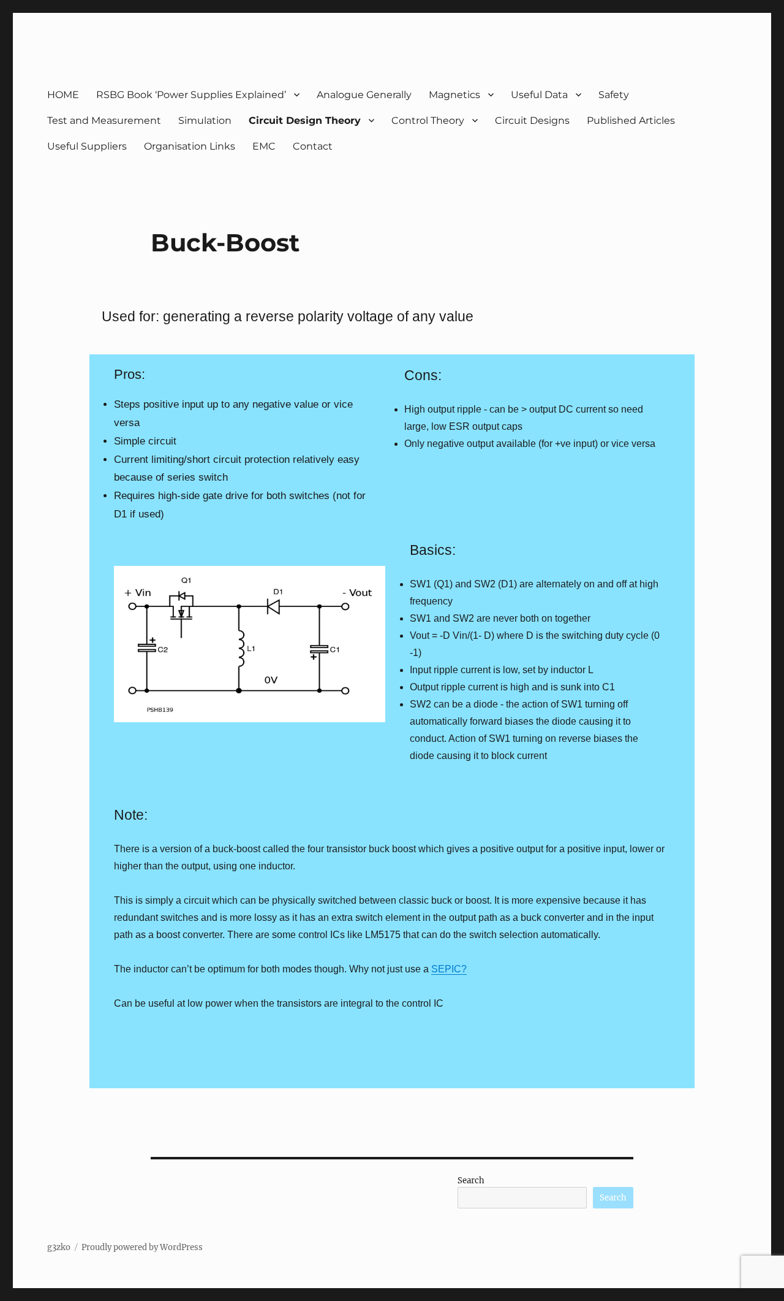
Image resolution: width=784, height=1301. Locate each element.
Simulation (205, 120)
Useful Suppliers (87, 146)
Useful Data (539, 95)
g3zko (58, 1247)
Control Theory (427, 120)
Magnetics (454, 95)
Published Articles (631, 120)
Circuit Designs (532, 120)
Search (471, 1180)
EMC (264, 146)
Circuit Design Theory (305, 120)
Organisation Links (189, 146)
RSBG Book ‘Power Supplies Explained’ (191, 95)
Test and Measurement (104, 120)
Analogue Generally (364, 95)
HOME (63, 95)
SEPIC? (449, 969)
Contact (313, 146)
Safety (613, 95)
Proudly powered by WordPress (142, 1247)
